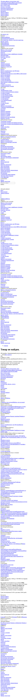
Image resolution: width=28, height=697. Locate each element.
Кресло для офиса (5, 76)
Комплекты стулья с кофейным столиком (11, 54)
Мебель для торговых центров (9, 142)
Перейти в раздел (5, 410)
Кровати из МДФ (5, 115)
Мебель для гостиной (6, 49)
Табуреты (3, 101)
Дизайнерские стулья (6, 90)
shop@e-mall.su (5, 12)
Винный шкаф (4, 55)
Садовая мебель (5, 139)
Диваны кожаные (5, 63)
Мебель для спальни (6, 105)
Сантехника (11, 338)
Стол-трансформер (6, 455)
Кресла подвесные (5, 72)
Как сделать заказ (5, 5)
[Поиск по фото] (2, 186)
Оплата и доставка (5, 7)
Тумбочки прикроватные (7, 107)
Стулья (2, 89)
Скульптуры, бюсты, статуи (8, 384)
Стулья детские (5, 103)
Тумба (2, 59)
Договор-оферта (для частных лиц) (10, 1)
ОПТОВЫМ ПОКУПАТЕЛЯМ (9, 4)
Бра (1, 150)
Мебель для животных (7, 141)
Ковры (7, 316)
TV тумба (3, 58)
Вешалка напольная (6, 164)
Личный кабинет (5, 392)
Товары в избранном (15, 622)
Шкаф (2, 125)
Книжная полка (5, 133)
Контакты (3, 11)
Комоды (3, 52)
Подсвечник (4, 173)
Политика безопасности (7, 8)
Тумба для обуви (5, 126)
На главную (8, 354)
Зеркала (3, 160)
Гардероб (3, 108)
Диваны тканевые (5, 65)
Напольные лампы (5, 153)
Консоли (3, 83)
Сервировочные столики (7, 86)
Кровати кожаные (5, 112)
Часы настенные (5, 166)
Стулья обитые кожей (6, 94)
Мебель (8, 198)
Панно (2, 163)
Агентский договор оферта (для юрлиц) (11, 2)
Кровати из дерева (5, 114)
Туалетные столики (6, 121)
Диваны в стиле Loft (6, 66)
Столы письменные (6, 80)
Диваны (3, 62)
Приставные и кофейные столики (10, 82)
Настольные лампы (6, 156)
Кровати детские (5, 118)
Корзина (3, 391)
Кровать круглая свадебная (8, 117)
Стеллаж (3, 132)
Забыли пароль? (5, 193)
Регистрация (4, 191)
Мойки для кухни (5, 181)
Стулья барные (4, 98)
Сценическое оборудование (8, 174)
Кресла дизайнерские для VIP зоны (10, 70)
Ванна (2, 180)
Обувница (3, 128)
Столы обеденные (5, 79)
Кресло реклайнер (5, 75)
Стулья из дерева (5, 93)
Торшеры (3, 155)
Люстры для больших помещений (10, 157)
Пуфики (3, 104)
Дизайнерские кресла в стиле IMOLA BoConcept (13, 73)
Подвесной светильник (7, 146)
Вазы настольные (5, 169)
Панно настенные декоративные (9, 170)
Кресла (2, 69)
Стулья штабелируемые (7, 96)
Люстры (3, 145)
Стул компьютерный (6, 100)
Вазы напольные (5, 167)
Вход (2, 190)
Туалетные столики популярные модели (11, 122)
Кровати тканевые (5, 111)
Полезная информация (7, 9)
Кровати (3, 110)
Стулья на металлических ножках (9, 91)
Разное (7, 317)
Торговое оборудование (7, 176)
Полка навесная (5, 162)
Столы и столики (5, 77)
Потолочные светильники (7, 148)
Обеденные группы (6, 51)
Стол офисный (4, 177)
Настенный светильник (7, 149)
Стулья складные (5, 97)
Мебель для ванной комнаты (8, 136)
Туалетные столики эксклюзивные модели (12, 124)
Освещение (11, 296)
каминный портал (5, 171)
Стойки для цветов (6, 84)
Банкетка (3, 131)
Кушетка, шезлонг (5, 56)
